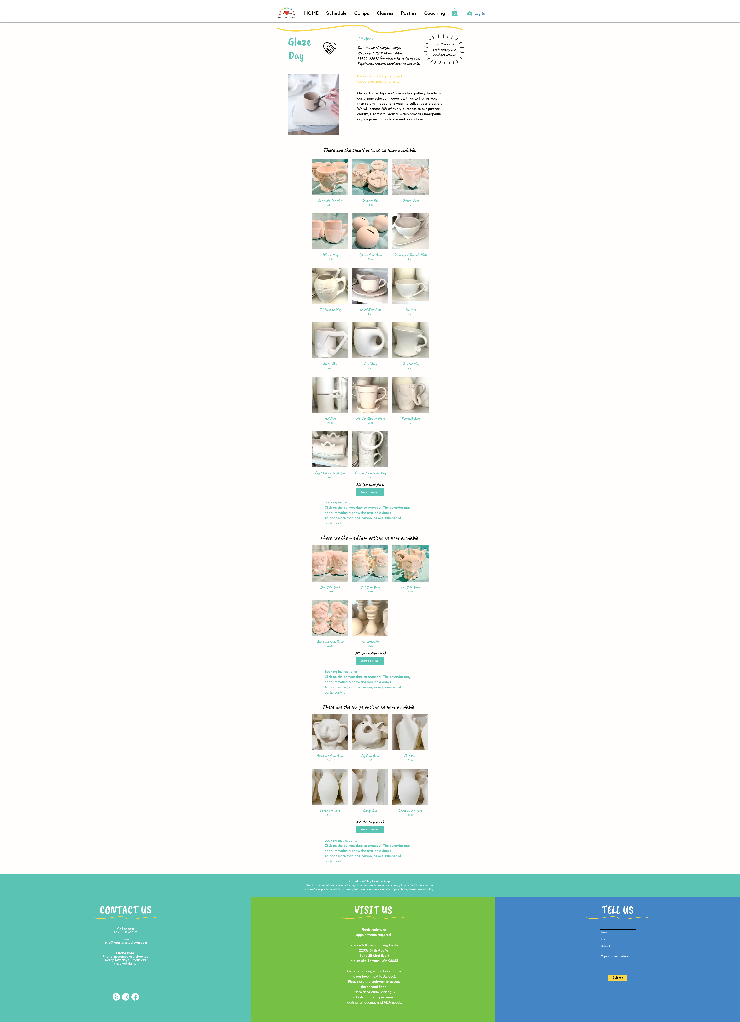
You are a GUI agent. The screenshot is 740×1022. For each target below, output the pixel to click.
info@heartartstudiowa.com (125, 942)
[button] (454, 12)
